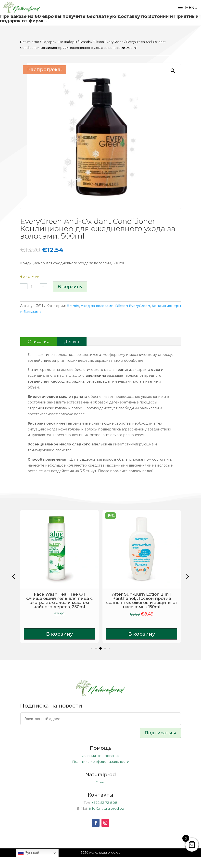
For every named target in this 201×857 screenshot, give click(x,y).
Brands (84, 42)
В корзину (70, 286)
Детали (71, 341)
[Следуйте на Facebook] (96, 823)
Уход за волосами (97, 306)
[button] (172, 70)
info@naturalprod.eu (106, 808)
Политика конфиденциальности (100, 761)
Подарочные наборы (59, 42)
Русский (31, 853)
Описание (38, 341)
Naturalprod (29, 42)
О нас (101, 782)
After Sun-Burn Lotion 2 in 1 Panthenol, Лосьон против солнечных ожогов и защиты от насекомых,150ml (141, 600)
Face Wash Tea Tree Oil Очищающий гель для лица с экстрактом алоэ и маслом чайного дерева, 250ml (59, 600)
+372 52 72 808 (104, 802)
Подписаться (160, 733)
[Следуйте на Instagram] (105, 823)
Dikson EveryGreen (108, 42)
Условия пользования (100, 755)
